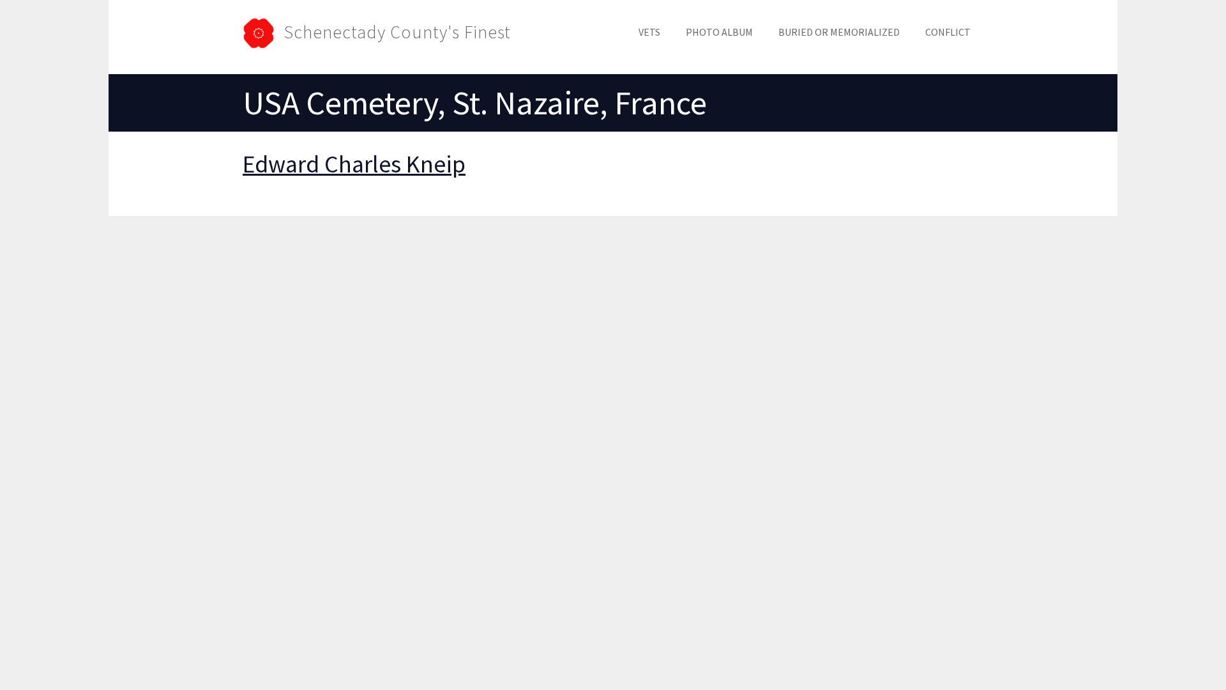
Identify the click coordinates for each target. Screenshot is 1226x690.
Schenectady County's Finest (397, 31)
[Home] (263, 32)
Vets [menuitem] (649, 32)
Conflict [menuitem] (948, 32)
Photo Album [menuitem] (719, 32)
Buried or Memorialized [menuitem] (839, 32)
